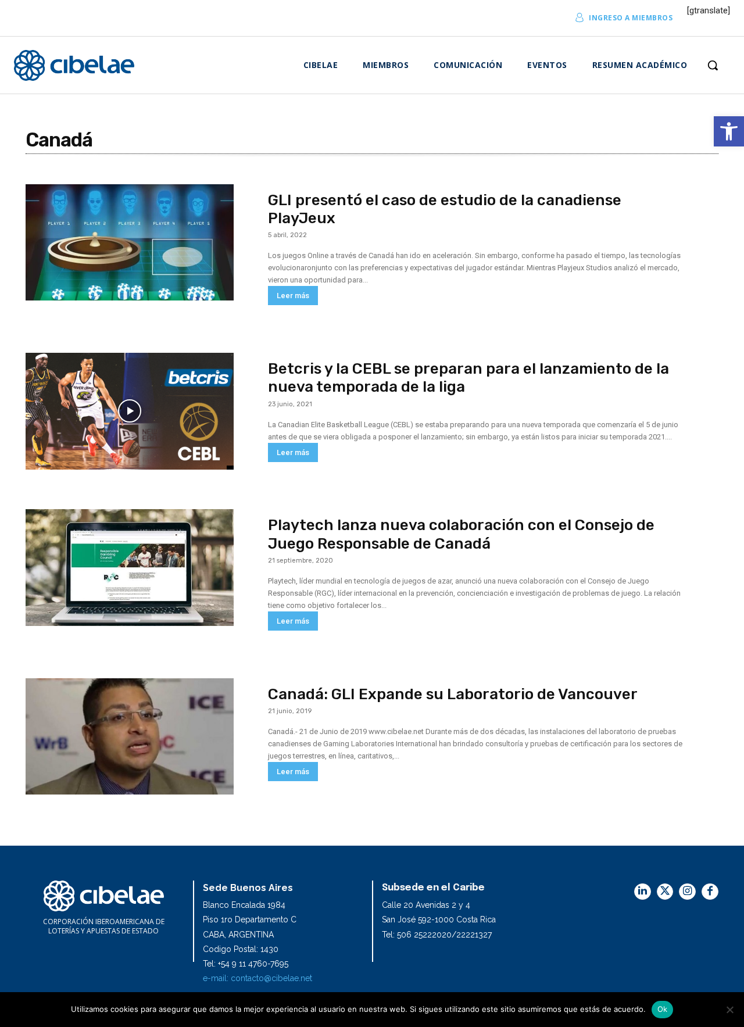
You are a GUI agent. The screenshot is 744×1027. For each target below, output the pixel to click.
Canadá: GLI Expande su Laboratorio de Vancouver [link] (453, 694)
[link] (729, 131)
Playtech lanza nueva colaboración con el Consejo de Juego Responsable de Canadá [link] (461, 534)
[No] (729, 1009)
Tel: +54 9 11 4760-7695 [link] (245, 963)
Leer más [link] (293, 295)
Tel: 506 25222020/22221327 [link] (437, 934)
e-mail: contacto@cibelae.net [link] (257, 978)
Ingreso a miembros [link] (631, 18)
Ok (662, 1009)
